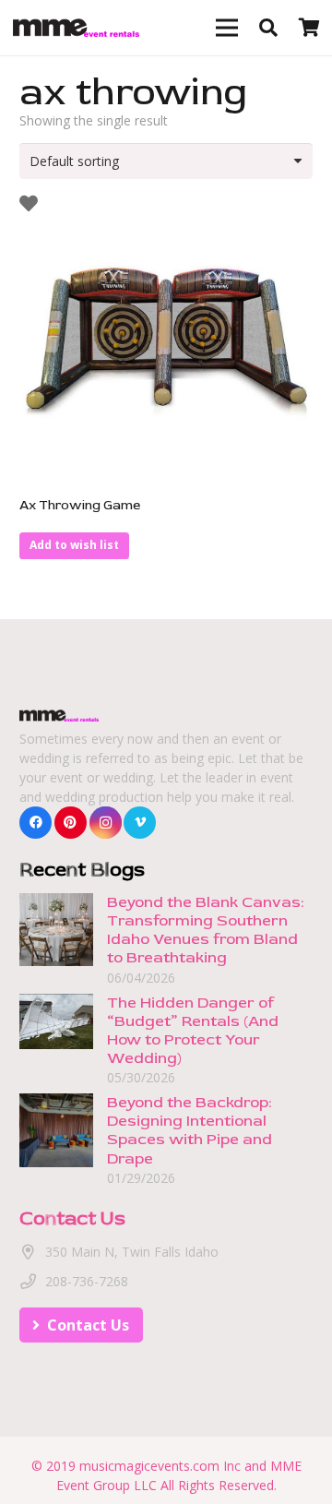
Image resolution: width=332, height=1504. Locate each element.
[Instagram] (105, 822)
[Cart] (309, 27)
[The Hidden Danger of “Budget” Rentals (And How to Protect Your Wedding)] (56, 1003)
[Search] (268, 27)
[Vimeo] (140, 822)
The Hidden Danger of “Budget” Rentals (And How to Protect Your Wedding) (193, 1030)
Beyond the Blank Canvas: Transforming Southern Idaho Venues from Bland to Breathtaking (205, 929)
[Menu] (227, 28)
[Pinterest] (70, 822)
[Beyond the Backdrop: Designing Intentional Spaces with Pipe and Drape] (56, 1103)
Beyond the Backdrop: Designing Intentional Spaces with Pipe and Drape (189, 1129)
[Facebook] (35, 822)
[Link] (76, 27)
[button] (74, 545)
